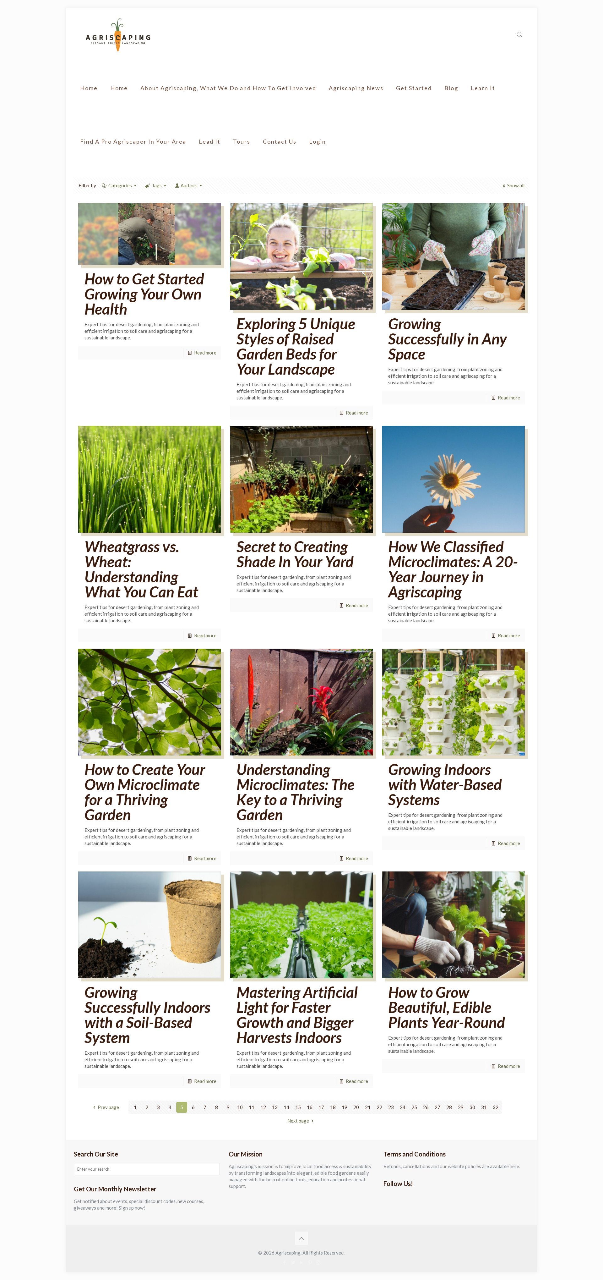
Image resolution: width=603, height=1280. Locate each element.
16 (309, 1107)
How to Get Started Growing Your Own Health (144, 294)
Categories (120, 185)
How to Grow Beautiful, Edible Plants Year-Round (446, 1007)
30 (472, 1107)
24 (402, 1107)
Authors (189, 185)
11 (251, 1107)
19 (344, 1107)
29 (461, 1107)
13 (275, 1107)
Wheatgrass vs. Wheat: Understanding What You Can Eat (141, 569)
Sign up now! (132, 1208)
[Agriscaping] (117, 34)
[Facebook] (284, 1262)
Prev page (108, 1107)
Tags (157, 185)
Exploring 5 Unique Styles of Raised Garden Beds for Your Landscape (295, 346)
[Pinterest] (310, 1262)
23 (391, 1107)
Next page (298, 1120)
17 (321, 1107)
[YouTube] (301, 1262)
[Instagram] (318, 1262)
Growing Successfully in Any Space (447, 339)
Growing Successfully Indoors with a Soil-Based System (147, 1014)
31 (484, 1107)
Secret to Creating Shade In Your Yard (295, 553)
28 (449, 1107)
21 (368, 1107)
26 (426, 1107)
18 (333, 1107)
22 (379, 1107)
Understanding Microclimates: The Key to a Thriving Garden (295, 791)
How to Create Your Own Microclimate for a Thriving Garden (144, 791)
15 (298, 1107)
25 (414, 1107)
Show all (515, 185)
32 (495, 1107)
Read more (205, 352)
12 (263, 1107)
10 (240, 1107)
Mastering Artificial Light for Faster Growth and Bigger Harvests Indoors (297, 1014)
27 (437, 1107)
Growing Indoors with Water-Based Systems (445, 784)
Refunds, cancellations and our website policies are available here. (451, 1166)
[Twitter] (293, 1262)
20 (356, 1107)
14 (286, 1107)
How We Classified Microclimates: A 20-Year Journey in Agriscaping (453, 569)
